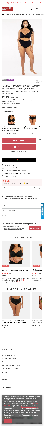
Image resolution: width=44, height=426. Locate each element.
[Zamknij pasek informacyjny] (40, 3)
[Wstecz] (3, 14)
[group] (22, 47)
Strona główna (9, 14)
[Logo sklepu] (7, 9)
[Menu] (41, 9)
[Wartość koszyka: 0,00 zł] (36, 9)
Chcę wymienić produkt (10, 368)
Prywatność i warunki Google (29, 407)
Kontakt (4, 372)
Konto (4, 380)
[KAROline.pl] (7, 198)
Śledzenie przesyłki (9, 358)
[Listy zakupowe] (31, 9)
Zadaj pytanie (34, 228)
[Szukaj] (26, 9)
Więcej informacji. (10, 189)
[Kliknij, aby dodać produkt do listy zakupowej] (39, 140)
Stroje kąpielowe (20, 14)
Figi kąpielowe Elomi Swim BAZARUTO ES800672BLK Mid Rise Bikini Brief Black (14, 321)
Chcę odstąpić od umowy (11, 365)
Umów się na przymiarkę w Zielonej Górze (17, 173)
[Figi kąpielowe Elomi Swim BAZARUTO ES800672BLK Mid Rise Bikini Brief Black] (16, 305)
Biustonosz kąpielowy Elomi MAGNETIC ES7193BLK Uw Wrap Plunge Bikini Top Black (15, 269)
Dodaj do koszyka (19, 140)
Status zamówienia (8, 355)
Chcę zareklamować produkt (12, 362)
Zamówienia (7, 350)
